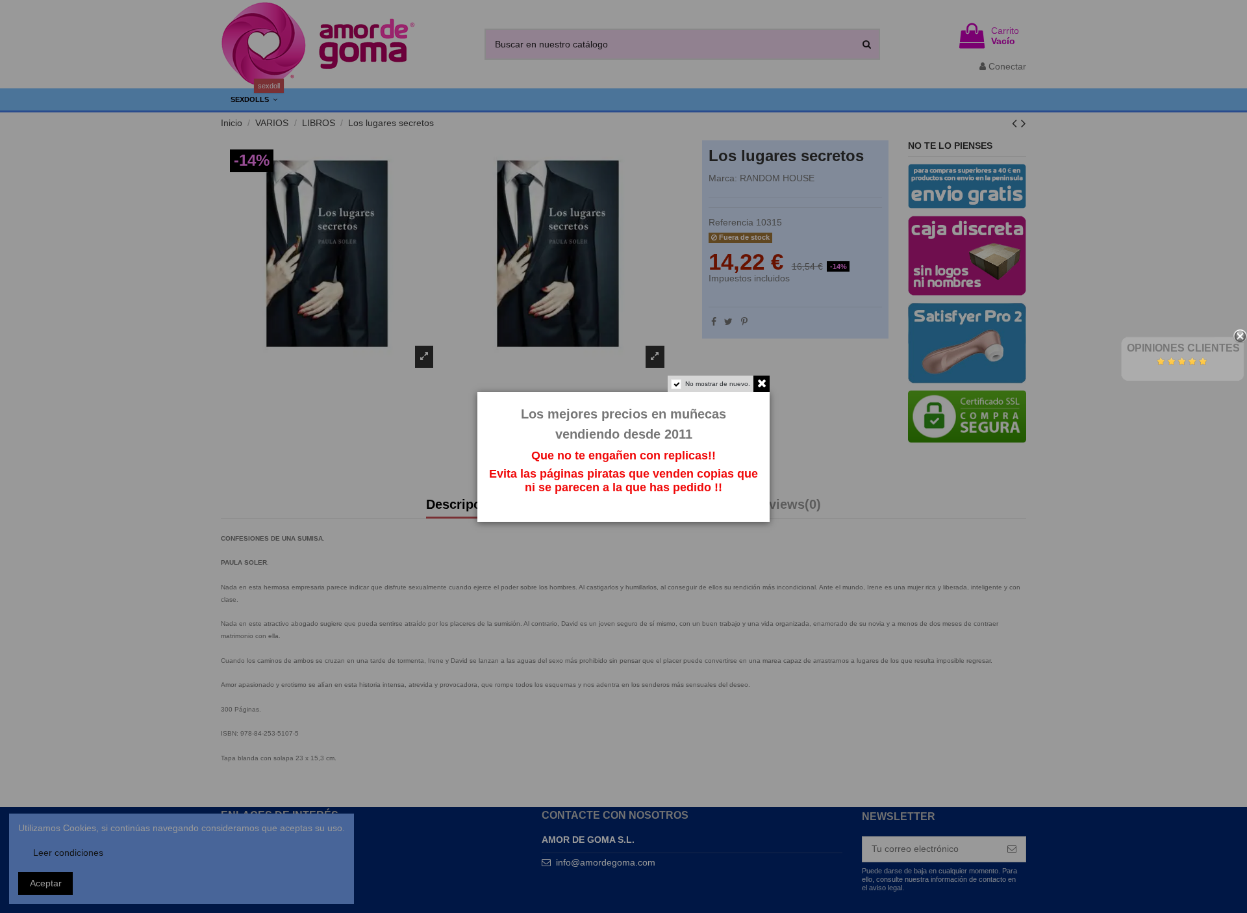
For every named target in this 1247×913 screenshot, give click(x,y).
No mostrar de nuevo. (717, 383)
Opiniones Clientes (1183, 348)
